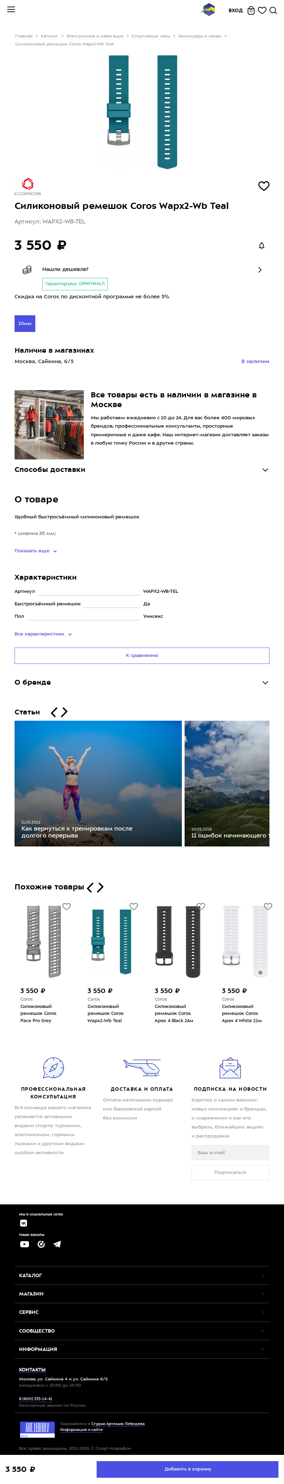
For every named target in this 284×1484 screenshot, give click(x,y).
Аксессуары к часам (199, 36)
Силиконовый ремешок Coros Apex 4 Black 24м (174, 1013)
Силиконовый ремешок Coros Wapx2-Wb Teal (106, 1013)
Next (274, 785)
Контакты (32, 1369)
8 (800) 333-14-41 (35, 1399)
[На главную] (208, 10)
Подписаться (230, 1172)
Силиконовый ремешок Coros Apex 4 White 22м (242, 1013)
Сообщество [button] (37, 1331)
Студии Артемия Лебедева (118, 1424)
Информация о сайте (81, 1430)
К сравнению (142, 655)
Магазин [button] (31, 1294)
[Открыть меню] (11, 10)
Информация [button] (38, 1349)
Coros (26, 999)
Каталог (49, 36)
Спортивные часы (151, 36)
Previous (9, 785)
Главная (24, 36)
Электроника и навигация (94, 36)
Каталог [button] (30, 1275)
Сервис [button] (28, 1312)
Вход (236, 10)
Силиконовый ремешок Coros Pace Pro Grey (38, 1013)
